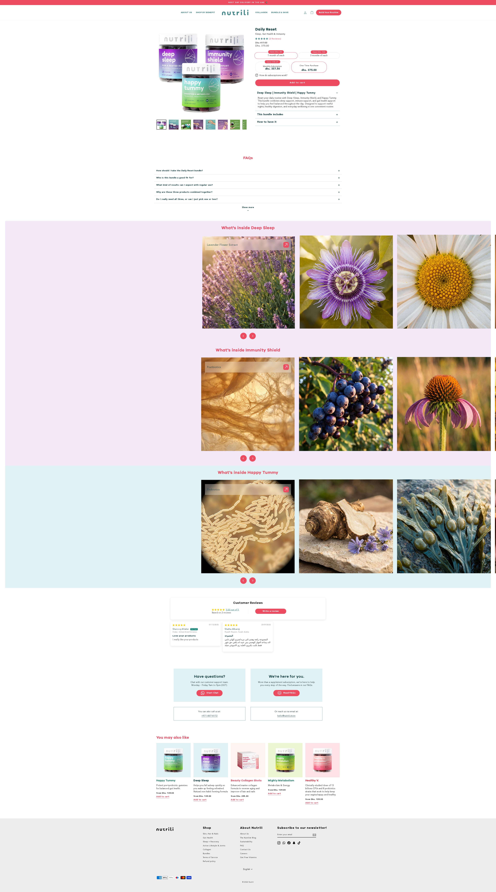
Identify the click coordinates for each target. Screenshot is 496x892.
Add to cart (162, 797)
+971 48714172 (209, 716)
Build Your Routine (328, 12)
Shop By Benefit (205, 12)
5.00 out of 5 (232, 610)
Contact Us (245, 850)
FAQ (242, 846)
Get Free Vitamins (248, 857)
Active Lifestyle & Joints (214, 846)
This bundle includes (270, 114)
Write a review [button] (271, 611)
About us (186, 12)
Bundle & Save (279, 12)
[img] (179, 625)
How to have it (267, 122)
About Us (244, 834)
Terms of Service (210, 857)
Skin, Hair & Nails (210, 834)
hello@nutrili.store (286, 716)
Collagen (261, 12)
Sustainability (246, 842)
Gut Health (208, 838)
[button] (262, 39)
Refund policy (209, 861)
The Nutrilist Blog (248, 838)
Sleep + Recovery (211, 842)
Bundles (206, 854)
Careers (243, 854)
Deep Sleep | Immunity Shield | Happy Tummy (286, 93)
